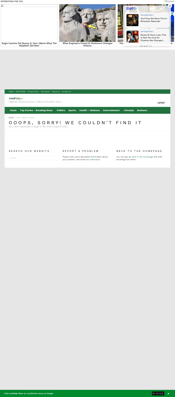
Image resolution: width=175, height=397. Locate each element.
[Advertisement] (87, 69)
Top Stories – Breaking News (36, 110)
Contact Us (66, 92)
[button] (87, 393)
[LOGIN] (164, 110)
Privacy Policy (33, 92)
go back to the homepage (141, 157)
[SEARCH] (158, 110)
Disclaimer (45, 92)
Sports (72, 110)
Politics (61, 110)
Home (13, 110)
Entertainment (111, 110)
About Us (56, 92)
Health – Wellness (89, 110)
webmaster (95, 159)
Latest (161, 103)
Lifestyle (129, 110)
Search (56, 158)
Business (142, 110)
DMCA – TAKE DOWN (17, 92)
